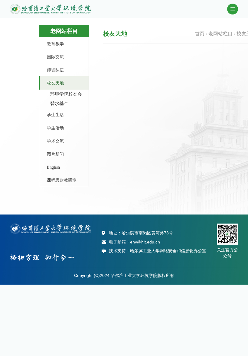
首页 (199, 33)
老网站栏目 (220, 33)
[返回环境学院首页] (50, 6)
